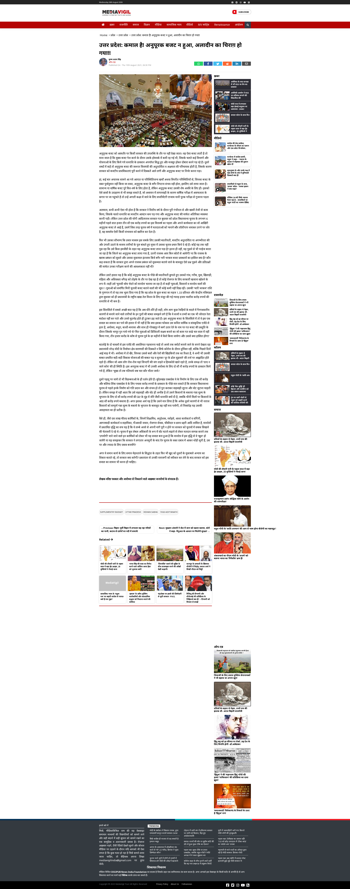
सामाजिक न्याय (174, 24)
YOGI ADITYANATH (168, 512)
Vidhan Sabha (150, 512)
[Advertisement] (232, 250)
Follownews (187, 884)
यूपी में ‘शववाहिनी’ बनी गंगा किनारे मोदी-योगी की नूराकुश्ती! (231, 831)
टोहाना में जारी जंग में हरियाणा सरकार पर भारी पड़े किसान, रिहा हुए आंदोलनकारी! (198, 833)
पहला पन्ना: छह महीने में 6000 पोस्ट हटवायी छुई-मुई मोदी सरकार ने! (232, 859)
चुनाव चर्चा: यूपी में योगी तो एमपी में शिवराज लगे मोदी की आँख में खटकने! (164, 859)
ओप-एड (112, 62)
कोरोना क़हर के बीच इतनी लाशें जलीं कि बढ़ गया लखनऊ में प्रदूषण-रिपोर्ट (198, 862)
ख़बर (112, 24)
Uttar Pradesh (133, 512)
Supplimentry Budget (111, 512)
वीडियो (189, 24)
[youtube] (245, 2)
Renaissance (222, 24)
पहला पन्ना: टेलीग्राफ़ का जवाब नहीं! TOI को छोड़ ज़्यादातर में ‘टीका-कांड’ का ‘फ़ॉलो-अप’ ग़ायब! (232, 841)
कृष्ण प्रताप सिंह (115, 59)
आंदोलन (239, 24)
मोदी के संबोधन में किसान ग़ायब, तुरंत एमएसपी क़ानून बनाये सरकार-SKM (164, 831)
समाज (136, 24)
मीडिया (158, 24)
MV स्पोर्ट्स (203, 24)
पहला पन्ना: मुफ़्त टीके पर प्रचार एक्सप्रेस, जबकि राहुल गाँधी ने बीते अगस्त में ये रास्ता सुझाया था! (197, 852)
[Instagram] (241, 2)
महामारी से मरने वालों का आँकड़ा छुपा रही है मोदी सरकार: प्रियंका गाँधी (232, 851)
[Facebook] (232, 2)
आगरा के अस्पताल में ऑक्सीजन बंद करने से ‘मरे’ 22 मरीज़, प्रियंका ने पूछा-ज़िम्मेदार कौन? (164, 850)
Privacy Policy (162, 884)
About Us (175, 884)
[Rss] (249, 2)
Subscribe (243, 12)
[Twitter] (236, 2)
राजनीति (123, 24)
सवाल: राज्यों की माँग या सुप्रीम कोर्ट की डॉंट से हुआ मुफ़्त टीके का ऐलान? (199, 842)
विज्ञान (147, 24)
